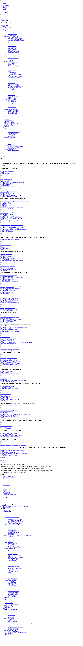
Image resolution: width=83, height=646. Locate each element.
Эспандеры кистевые (12, 97)
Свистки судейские (12, 49)
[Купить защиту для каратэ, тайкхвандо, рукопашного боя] (12, 182)
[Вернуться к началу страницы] (4, 1)
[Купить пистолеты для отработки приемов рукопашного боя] (13, 424)
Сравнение (5, 483)
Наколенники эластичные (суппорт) (7, 242)
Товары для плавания (9, 67)
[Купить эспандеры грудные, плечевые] (8, 233)
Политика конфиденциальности (9, 495)
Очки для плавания (12, 72)
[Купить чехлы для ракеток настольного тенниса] (10, 304)
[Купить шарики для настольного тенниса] (9, 307)
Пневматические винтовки (13, 132)
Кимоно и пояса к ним (5, 185)
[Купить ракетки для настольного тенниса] (9, 302)
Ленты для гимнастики (12, 112)
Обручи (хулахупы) (12, 88)
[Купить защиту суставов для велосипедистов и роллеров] (12, 175)
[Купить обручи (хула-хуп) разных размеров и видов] (11, 212)
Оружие (5, 127)
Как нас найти (6, 5)
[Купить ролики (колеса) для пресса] (8, 209)
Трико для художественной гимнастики (8, 364)
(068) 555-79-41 (5, 24)
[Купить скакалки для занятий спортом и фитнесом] (11, 218)
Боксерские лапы (11, 64)
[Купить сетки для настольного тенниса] (9, 300)
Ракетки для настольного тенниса (15, 38)
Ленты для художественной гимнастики (8, 360)
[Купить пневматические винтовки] (8, 390)
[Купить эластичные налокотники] (7, 243)
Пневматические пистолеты (13, 129)
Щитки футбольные (12, 104)
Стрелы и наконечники (12, 140)
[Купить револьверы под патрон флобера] (9, 388)
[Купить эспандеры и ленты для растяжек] (9, 365)
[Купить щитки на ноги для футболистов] (9, 262)
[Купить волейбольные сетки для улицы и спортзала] (11, 277)
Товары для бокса (9, 61)
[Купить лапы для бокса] (5, 378)
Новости (5, 479)
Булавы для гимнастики (13, 111)
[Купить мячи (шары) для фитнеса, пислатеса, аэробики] (12, 207)
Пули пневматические (12, 133)
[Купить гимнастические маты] (7, 279)
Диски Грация (3, 206)
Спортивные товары (7, 29)
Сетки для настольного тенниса (14, 41)
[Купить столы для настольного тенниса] (9, 298)
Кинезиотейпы (11, 59)
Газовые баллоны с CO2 (5, 400)
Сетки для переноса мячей (5, 289)
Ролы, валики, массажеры (13, 90)
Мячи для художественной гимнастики (8, 362)
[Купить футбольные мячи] (6, 254)
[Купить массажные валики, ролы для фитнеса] (10, 216)
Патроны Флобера (11, 134)
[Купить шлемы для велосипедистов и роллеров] (10, 195)
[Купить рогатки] (4, 412)
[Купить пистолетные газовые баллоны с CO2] (10, 399)
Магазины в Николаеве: (8, 476)
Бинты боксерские (4, 374)
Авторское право (6, 492)
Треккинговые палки (9, 125)
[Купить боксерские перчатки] (6, 371)
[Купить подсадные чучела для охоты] (8, 433)
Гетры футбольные (12, 102)
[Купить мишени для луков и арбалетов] (9, 416)
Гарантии (5, 491)
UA (6, 12)
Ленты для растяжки (12, 115)
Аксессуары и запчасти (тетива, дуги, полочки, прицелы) (20, 143)
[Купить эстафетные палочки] (6, 292)
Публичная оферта (7, 493)
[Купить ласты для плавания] (6, 340)
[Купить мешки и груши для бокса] (7, 375)
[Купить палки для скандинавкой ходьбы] (9, 191)
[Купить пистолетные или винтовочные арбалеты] (11, 405)
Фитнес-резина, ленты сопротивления (8, 224)
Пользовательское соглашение (9, 494)
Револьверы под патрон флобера (7, 389)
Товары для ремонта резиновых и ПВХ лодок (14, 154)
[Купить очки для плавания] (6, 333)
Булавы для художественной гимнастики (8, 358)
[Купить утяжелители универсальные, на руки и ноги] (11, 225)
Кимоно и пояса (8, 120)
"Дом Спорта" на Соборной (9, 477)
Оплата (4, 9)
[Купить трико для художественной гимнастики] (10, 363)
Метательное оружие (9, 137)
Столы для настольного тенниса (14, 37)
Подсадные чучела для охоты (6, 434)
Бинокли (7, 116)
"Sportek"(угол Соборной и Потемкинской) (7, 452)
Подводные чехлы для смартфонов (15, 78)
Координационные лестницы (14, 52)
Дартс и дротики (8, 117)
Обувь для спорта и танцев (6, 179)
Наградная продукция (9, 121)
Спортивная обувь (9, 124)
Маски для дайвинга (12, 70)
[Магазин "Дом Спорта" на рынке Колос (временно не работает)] (14, 453)
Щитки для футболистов (5, 263)
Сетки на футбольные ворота (14, 108)
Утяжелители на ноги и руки (6, 226)
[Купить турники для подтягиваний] (8, 290)
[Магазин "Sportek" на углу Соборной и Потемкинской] (12, 450)
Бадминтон (7, 30)
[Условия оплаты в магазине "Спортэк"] (2, 460)
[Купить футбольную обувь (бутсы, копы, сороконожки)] (12, 260)
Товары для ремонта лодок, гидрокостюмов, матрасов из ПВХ (13, 445)
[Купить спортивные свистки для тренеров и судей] (11, 286)
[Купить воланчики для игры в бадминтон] (9, 317)
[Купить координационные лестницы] (8, 283)
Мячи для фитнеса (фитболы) (6, 208)
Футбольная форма (12, 101)
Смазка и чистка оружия (5, 394)
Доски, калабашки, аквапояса (14, 77)
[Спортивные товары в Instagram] (25, 506)
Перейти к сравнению (6, 638)
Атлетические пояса (12, 82)
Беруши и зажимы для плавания (14, 74)
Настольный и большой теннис (12, 36)
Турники (2, 291)
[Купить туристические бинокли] (7, 171)
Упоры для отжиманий (12, 92)
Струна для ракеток (12, 35)
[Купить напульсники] (5, 248)
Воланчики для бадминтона (13, 33)
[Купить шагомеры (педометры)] (7, 193)
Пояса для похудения (12, 89)
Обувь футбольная (11, 103)
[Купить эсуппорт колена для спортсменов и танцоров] (12, 241)
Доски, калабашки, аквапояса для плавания (9, 345)
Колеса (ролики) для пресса (6, 210)
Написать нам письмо (7, 499)
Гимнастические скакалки (13, 110)
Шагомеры (7, 126)
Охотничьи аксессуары (10, 149)
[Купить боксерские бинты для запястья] (9, 373)
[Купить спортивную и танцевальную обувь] (9, 177)
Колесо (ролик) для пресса (13, 85)
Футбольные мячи (11, 100)
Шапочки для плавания (12, 73)
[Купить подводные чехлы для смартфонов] (9, 349)
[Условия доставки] (2, 457)
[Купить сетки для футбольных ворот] (8, 267)
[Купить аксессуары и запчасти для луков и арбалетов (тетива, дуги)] (15, 414)
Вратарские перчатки (12, 105)
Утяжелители (10, 93)
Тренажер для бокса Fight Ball (14, 66)
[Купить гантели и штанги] (6, 203)
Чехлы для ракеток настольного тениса (16, 40)
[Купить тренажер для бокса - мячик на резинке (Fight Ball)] (13, 380)
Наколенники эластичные (13, 56)
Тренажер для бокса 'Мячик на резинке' (8, 381)
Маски (1, 330)
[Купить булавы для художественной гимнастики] (11, 356)
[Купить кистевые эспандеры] (6, 231)
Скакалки (10, 91)
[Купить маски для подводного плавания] (9, 329)
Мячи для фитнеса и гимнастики (14, 87)
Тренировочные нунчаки (13, 148)
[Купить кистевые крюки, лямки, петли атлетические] (11, 227)
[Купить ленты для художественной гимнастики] (10, 359)
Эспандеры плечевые (12, 98)
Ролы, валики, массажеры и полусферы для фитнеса (11, 217)
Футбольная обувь (4, 261)
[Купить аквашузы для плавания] (7, 346)
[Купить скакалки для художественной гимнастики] (11, 354)
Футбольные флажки (4, 270)
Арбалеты (10, 138)
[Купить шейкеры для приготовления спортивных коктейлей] (13, 229)
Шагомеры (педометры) (5, 194)
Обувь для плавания (12, 79)
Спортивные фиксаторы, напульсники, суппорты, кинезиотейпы (19, 54)
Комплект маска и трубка (13, 68)
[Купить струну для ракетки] (6, 321)
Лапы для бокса (3, 379)
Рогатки (9, 141)
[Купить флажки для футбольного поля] (8, 269)
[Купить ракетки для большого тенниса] (8, 309)
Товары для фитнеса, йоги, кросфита (13, 80)
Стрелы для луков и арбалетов (6, 411)
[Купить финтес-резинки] (5, 222)
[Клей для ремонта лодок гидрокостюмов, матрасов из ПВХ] (13, 443)
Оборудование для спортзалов (11, 43)
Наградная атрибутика (5, 189)
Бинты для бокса (11, 63)
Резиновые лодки (6, 152)
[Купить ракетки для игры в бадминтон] (9, 314)
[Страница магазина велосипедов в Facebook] (10, 506)
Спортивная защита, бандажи (11, 123)
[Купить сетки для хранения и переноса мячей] (10, 288)
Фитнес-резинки (11, 95)
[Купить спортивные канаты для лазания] (9, 281)
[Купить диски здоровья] (5, 205)
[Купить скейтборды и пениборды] (7, 180)
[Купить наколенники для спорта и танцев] (9, 239)
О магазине (5, 4)
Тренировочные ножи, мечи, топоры (15, 146)
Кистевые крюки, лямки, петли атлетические (17, 86)
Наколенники (10, 55)
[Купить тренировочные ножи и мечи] (8, 422)
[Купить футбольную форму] (6, 256)
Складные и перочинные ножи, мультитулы (17, 151)
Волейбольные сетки (12, 46)
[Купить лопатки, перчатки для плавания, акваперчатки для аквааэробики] (16, 342)
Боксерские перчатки (12, 62)
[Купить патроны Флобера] (6, 397)
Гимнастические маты (12, 47)
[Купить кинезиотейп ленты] (6, 246)
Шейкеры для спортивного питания (15, 96)
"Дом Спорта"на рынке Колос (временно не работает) (8, 455)
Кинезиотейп (3, 247)
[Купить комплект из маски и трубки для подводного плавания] (13, 327)
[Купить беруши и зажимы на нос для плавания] (10, 338)
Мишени (9, 144)
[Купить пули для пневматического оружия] (9, 395)
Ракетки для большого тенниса (14, 39)
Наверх (8, 507)
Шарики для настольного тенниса (15, 42)
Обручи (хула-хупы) (4, 213)
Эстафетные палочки (12, 53)
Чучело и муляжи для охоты (13, 150)
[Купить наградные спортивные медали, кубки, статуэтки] (12, 188)
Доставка (5, 8)
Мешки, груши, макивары (13, 65)
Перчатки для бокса (4, 372)
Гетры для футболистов (5, 259)
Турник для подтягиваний (13, 51)
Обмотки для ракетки (12, 34)
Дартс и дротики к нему (5, 174)
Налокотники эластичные (13, 58)
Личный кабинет (6, 485)
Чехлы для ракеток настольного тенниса (8, 305)
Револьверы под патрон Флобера (14, 131)
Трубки (9, 71)
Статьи (4, 6)
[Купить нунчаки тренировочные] (7, 427)
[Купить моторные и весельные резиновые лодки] (11, 441)
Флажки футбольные (12, 107)
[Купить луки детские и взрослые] (7, 407)
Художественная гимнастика (11, 109)
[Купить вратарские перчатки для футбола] (9, 264)
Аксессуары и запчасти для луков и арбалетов (10, 415)
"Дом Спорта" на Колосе (8, 478)
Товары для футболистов (10, 99)
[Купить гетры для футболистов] (7, 258)
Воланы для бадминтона (5, 318)
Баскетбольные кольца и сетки (14, 44)
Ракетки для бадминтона (13, 31)
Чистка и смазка (11, 136)
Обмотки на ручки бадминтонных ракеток (9, 320)
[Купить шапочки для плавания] (7, 335)
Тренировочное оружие (10, 145)
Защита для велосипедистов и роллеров (8, 176)
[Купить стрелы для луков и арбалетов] (8, 410)
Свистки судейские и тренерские (7, 287)
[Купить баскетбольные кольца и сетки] (8, 275)
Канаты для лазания (12, 48)
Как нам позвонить (7, 500)
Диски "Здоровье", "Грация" (14, 84)
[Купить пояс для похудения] (6, 214)
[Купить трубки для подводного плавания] (9, 331)
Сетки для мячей (11, 50)
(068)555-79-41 (25, 472)
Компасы (7, 119)
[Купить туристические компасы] (7, 186)
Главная (4, 3)
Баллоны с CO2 (11, 135)
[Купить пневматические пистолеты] (8, 386)
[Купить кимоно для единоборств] (7, 184)
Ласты (9, 75)
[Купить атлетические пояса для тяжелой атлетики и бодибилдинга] (14, 201)
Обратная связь (6, 7)
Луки (9, 139)
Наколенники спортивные (5, 240)
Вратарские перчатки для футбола (7, 266)
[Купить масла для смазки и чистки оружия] (9, 392)
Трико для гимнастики (12, 114)
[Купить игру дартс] (4, 173)
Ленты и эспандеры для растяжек (7, 366)
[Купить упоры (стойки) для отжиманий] (9, 220)
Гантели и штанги (11, 83)
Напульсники (10, 60)
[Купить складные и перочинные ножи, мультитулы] (11, 435)
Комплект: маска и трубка (5, 328)
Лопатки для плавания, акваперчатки (15, 76)
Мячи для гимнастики (12, 113)
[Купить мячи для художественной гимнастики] (10, 361)
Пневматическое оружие (10, 128)
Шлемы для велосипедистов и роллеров (8, 196)
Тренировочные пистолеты (13, 147)
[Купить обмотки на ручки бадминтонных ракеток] (11, 319)
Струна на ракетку (4, 322)
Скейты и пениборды (9, 122)
